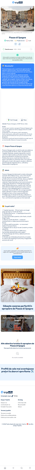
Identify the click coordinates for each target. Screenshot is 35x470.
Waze (25, 120)
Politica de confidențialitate (8, 415)
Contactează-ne (5, 405)
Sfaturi (20, 407)
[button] (13, 468)
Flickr (21, 32)
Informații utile (22, 402)
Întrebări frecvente (6, 407)
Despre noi (4, 402)
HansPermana (10, 32)
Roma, (8, 40)
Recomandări (21, 405)
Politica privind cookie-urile (8, 417)
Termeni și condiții (6, 413)
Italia (11, 40)
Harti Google (14, 120)
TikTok (16, 396)
